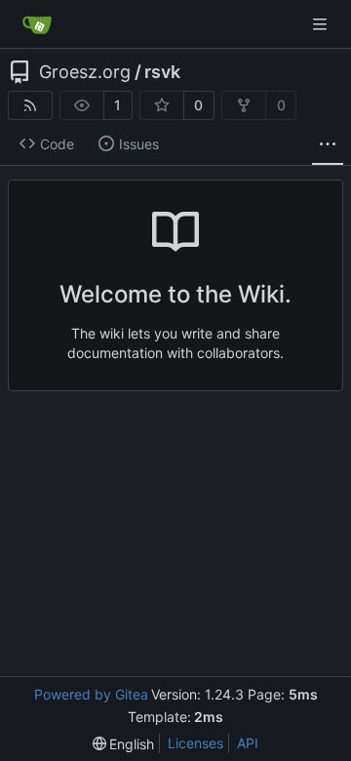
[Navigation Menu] (321, 24)
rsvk (162, 72)
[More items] (327, 144)
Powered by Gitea (91, 694)
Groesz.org (85, 72)
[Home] (37, 24)
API (247, 743)
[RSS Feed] (30, 105)
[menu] (124, 744)
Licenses (195, 743)
